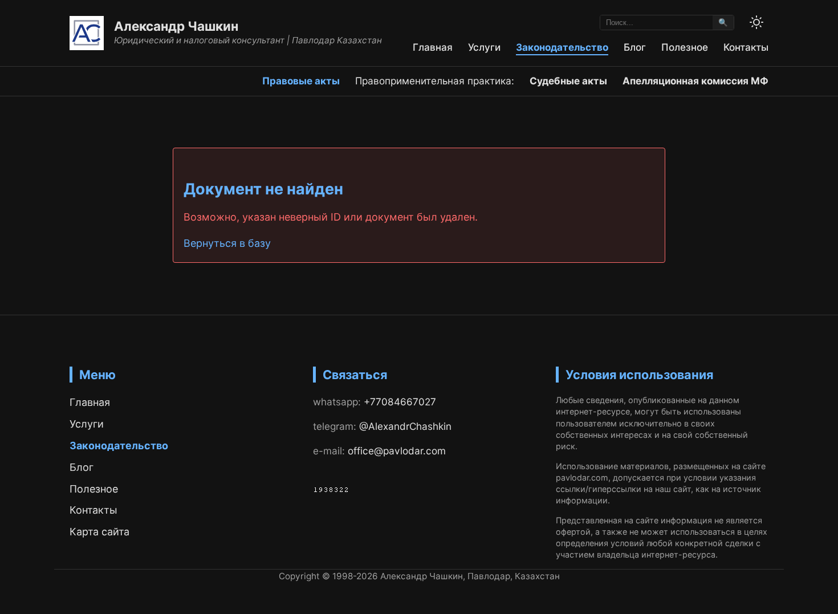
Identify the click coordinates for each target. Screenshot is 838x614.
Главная (433, 47)
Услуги (484, 47)
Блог (635, 47)
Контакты (745, 47)
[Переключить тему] (756, 22)
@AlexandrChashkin (405, 426)
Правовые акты (301, 81)
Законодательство (562, 47)
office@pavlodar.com (397, 451)
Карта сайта (99, 532)
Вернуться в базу (227, 243)
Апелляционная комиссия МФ (695, 81)
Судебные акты (568, 81)
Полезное (684, 47)
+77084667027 (400, 402)
